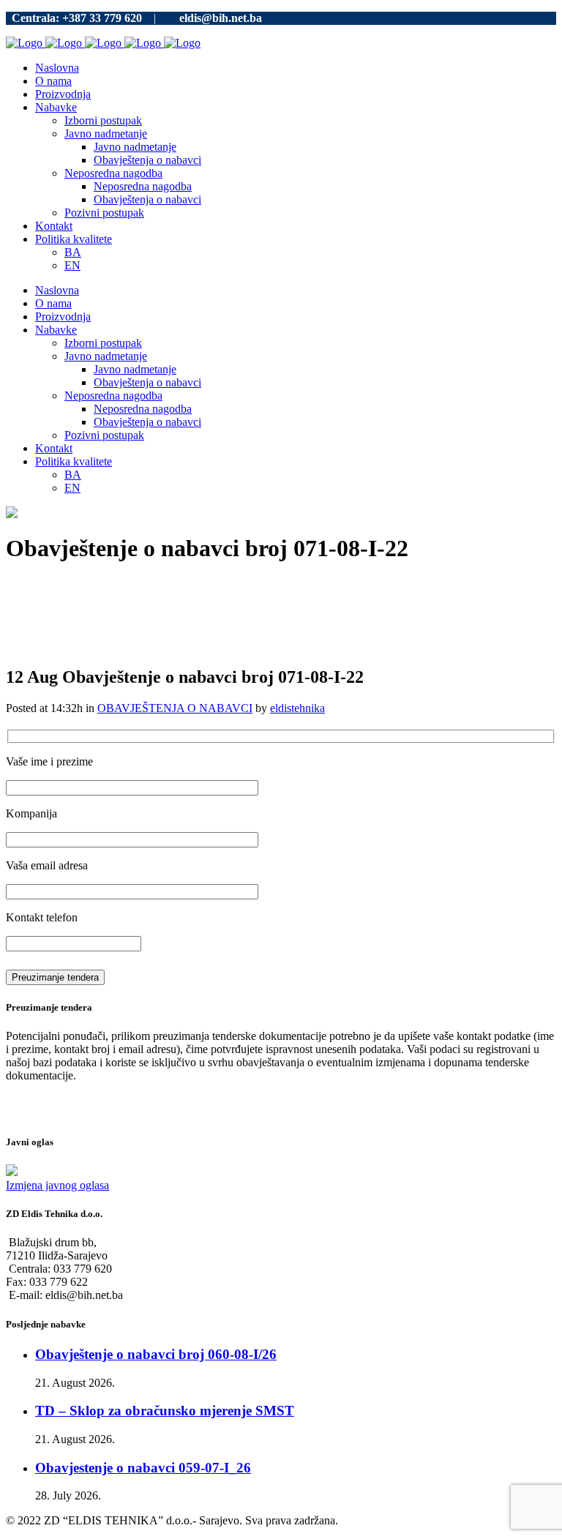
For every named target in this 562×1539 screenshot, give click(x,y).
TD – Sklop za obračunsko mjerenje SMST (164, 1410)
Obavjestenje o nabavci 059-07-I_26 (143, 1467)
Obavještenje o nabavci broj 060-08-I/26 (156, 1354)
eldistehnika (297, 708)
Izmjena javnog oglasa (57, 1185)
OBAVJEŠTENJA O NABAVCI (174, 708)
